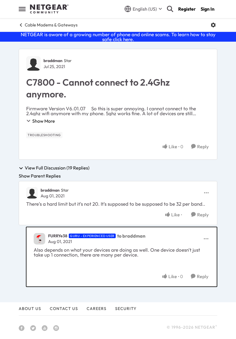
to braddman (131, 236)
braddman (52, 61)
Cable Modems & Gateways (51, 25)
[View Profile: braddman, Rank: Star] (33, 63)
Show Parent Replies (40, 176)
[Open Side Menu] (22, 9)
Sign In (207, 9)
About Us (30, 308)
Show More (43, 121)
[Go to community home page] (49, 9)
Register (187, 9)
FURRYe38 (57, 236)
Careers (96, 308)
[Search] (170, 8)
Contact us (64, 308)
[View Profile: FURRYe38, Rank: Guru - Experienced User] (39, 238)
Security (125, 308)
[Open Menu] (213, 25)
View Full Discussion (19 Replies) (57, 168)
